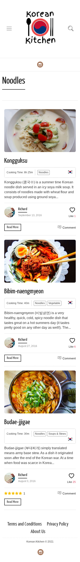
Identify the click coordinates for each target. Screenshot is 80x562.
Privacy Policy (57, 524)
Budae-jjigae (17, 422)
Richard (22, 209)
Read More (13, 227)
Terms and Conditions (24, 524)
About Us (38, 531)
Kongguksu (15, 161)
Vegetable (54, 303)
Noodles (43, 172)
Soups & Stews (57, 433)
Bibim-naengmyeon (24, 291)
